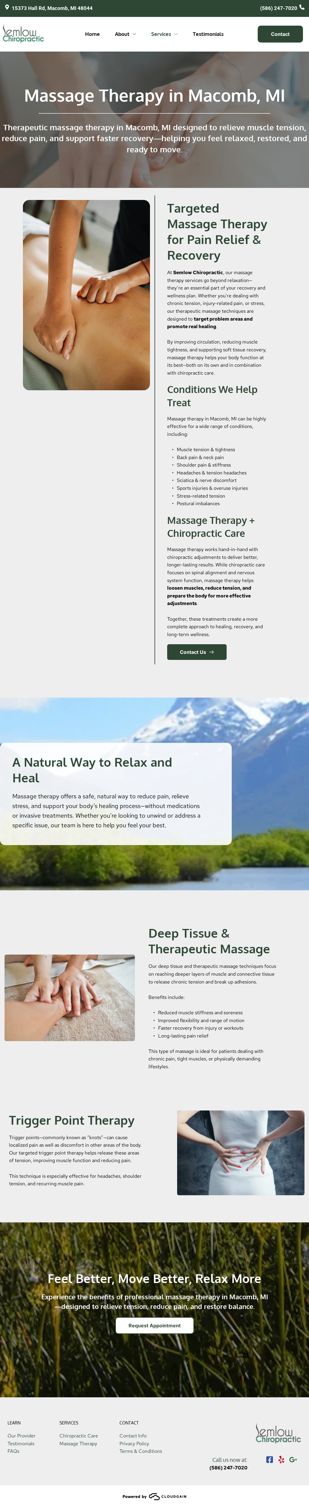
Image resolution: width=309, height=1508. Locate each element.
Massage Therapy (78, 1443)
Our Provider (22, 1436)
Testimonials (21, 1443)
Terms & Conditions (140, 1451)
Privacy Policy (134, 1443)
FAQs (13, 1451)
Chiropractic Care (78, 1436)
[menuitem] (92, 34)
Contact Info (133, 1436)
